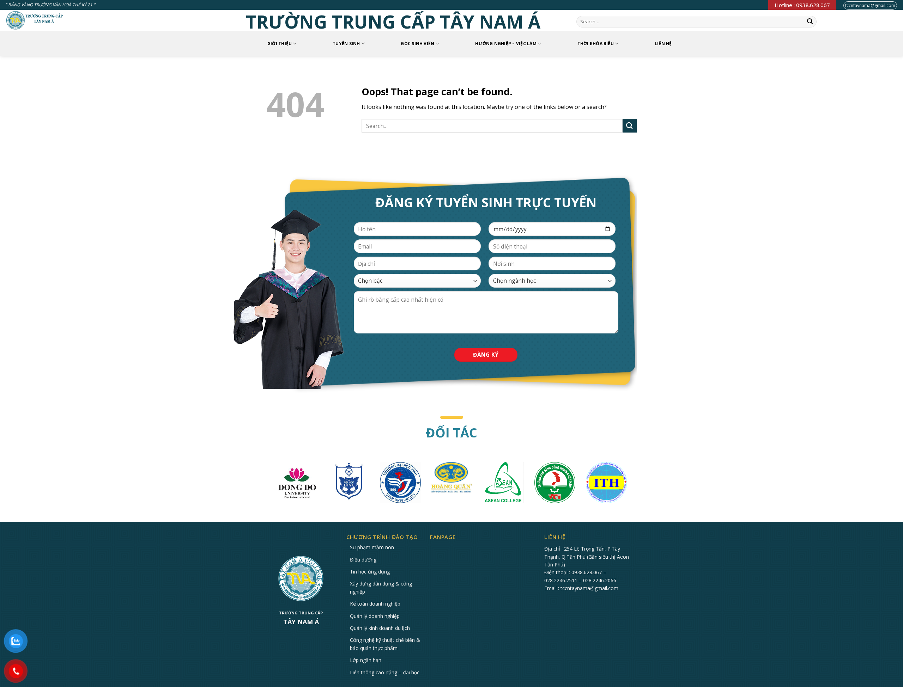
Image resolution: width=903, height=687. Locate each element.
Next (636, 484)
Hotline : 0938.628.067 (802, 4)
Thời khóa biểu (595, 44)
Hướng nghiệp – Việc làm (506, 44)
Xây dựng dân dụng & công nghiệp (381, 587)
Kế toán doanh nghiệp (375, 603)
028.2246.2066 (599, 580)
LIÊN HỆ (663, 44)
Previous (266, 484)
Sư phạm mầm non (372, 547)
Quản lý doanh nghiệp (375, 616)
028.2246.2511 (560, 580)
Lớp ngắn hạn (365, 660)
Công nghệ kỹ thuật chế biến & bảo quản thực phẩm (385, 644)
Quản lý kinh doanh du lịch (380, 628)
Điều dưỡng (363, 559)
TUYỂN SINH (346, 44)
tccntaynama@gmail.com (870, 5)
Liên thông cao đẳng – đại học (384, 672)
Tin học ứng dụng (370, 571)
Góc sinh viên (417, 44)
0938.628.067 (586, 572)
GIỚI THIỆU (279, 44)
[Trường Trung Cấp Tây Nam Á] (35, 20)
